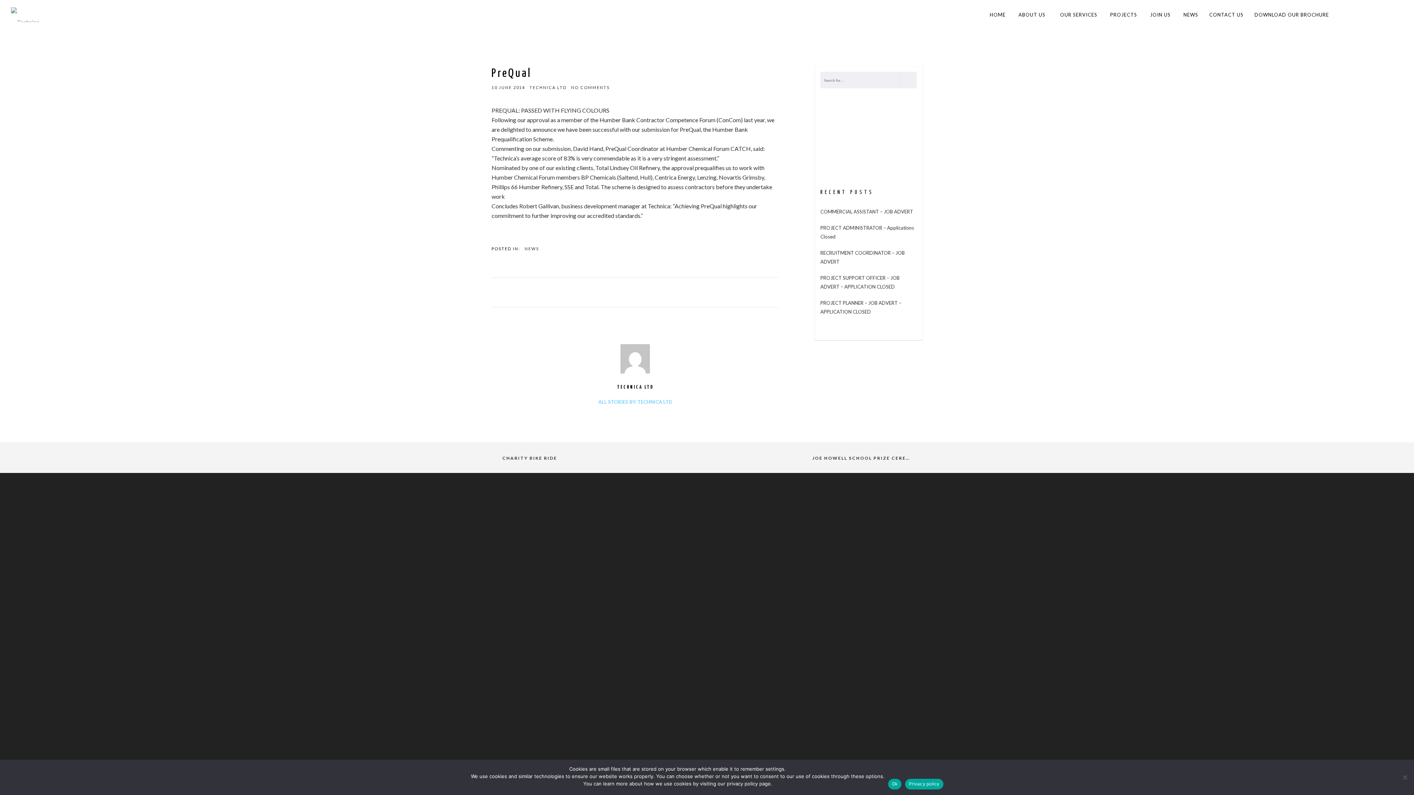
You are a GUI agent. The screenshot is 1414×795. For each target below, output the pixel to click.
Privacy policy (924, 784)
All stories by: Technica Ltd (635, 402)
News (532, 248)
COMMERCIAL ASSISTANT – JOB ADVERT (866, 212)
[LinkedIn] (1382, 14)
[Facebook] (1367, 14)
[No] (1404, 777)
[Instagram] (1397, 14)
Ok (895, 784)
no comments (590, 87)
